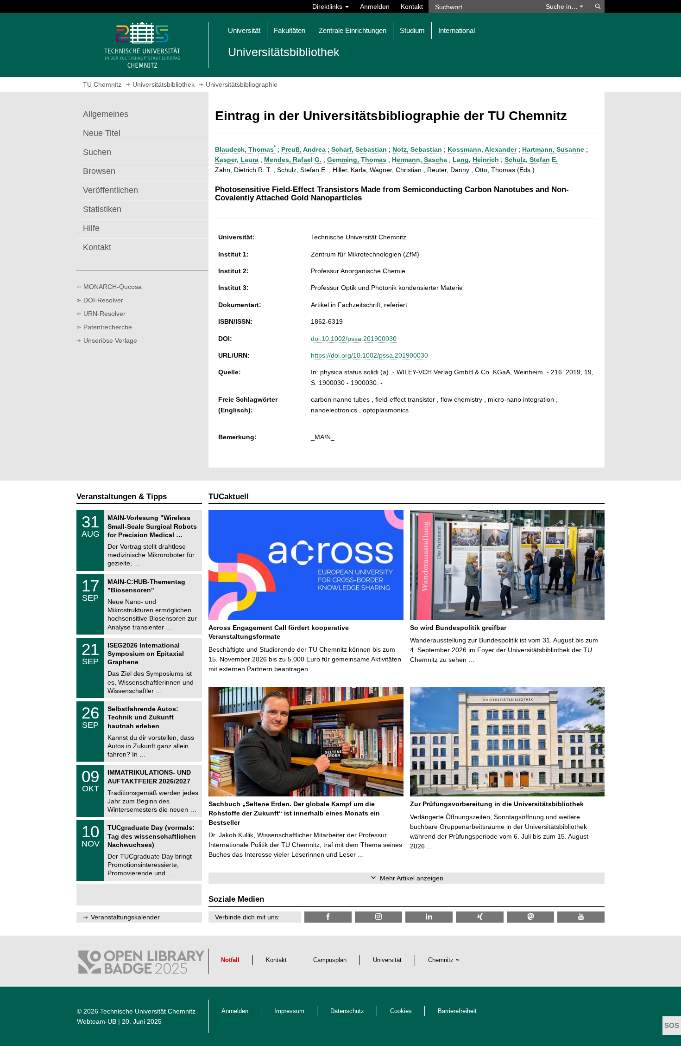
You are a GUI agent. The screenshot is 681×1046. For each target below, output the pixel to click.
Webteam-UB (96, 1021)
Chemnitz (441, 960)
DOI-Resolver (103, 300)
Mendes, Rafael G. (293, 159)
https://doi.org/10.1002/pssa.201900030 (369, 355)
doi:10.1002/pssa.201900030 (354, 338)
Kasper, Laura (237, 159)
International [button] (456, 30)
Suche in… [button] (563, 6)
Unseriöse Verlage (110, 340)
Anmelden (375, 6)
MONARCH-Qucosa (112, 286)
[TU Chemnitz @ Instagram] (378, 916)
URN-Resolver (104, 313)
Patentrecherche (107, 327)
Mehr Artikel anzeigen (411, 878)
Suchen (97, 152)
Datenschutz (347, 1011)
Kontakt (412, 6)
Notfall (230, 960)
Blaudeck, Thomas (245, 149)
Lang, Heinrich (476, 159)
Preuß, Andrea (303, 149)
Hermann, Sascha (419, 159)
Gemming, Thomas (356, 159)
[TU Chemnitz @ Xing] (479, 916)
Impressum (289, 1011)
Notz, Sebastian (417, 149)
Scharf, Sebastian (359, 149)
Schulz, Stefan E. (531, 159)
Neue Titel (101, 133)
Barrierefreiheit (457, 1011)
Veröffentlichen (110, 190)
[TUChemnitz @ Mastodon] (530, 916)
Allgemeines (105, 114)
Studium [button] (412, 30)
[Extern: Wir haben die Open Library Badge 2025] (141, 964)
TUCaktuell (228, 496)
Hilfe (91, 228)
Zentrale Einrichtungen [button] (352, 30)
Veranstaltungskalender (125, 917)
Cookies (401, 1011)
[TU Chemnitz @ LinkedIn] (429, 916)
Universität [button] (244, 30)
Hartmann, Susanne (553, 149)
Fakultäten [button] (289, 30)
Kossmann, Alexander (482, 149)
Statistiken (102, 209)
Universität (387, 960)
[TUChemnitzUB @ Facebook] (328, 916)
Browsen (99, 171)
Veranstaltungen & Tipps (121, 496)
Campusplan (330, 960)
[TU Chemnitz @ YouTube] (581, 916)
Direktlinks (328, 6)
